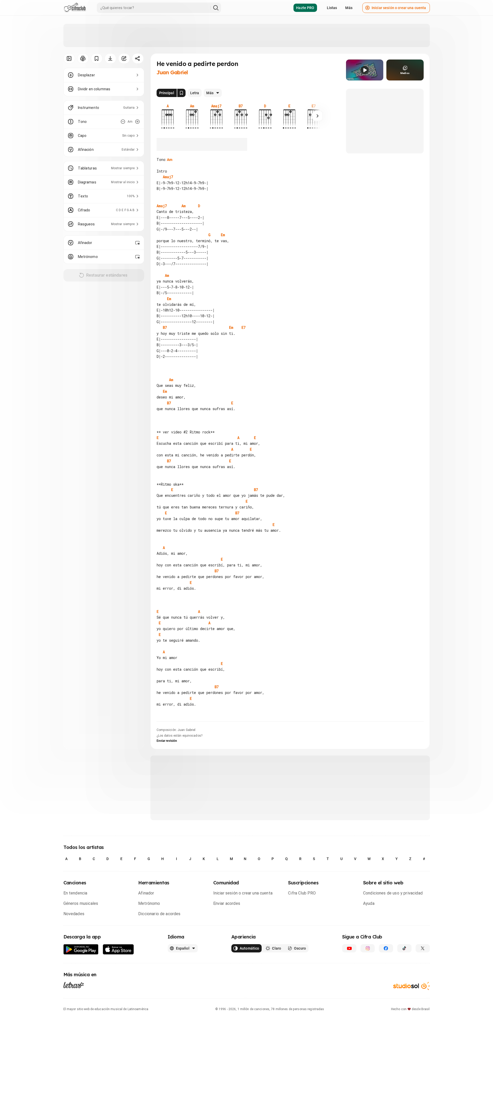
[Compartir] (138, 58)
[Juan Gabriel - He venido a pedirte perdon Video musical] (364, 70)
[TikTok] (404, 948)
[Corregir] (124, 58)
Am (169, 160)
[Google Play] (81, 949)
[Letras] (73, 985)
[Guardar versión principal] (181, 93)
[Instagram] (367, 948)
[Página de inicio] (74, 8)
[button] (364, 70)
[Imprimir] (83, 58)
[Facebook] (386, 948)
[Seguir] (317, 116)
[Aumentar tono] (137, 121)
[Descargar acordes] (110, 58)
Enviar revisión (167, 741)
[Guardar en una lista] (96, 58)
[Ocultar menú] (69, 58)
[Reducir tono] (123, 121)
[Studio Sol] (411, 986)
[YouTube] (349, 948)
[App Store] (118, 949)
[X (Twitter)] (423, 948)
